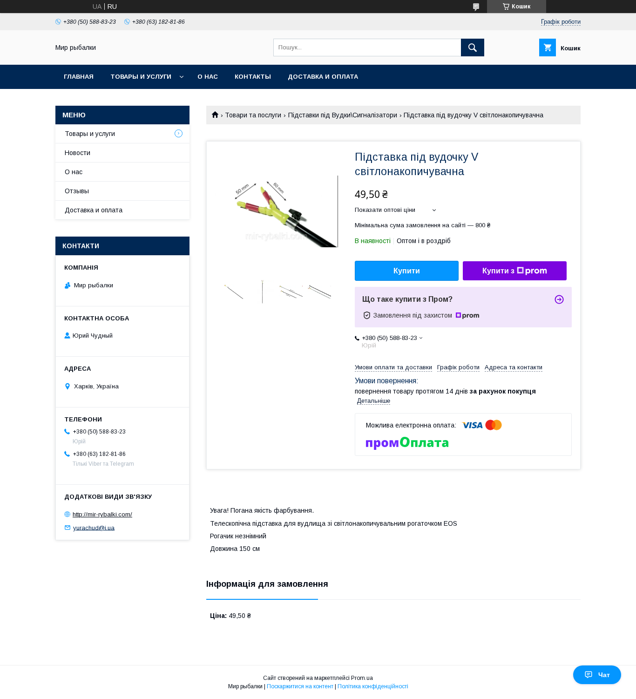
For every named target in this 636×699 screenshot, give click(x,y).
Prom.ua (362, 678)
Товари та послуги (253, 115)
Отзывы (77, 191)
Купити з (498, 271)
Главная (79, 76)
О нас (207, 76)
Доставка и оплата (323, 76)
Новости (77, 152)
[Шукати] (472, 47)
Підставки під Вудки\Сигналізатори (342, 115)
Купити (406, 271)
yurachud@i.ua (94, 527)
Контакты (253, 76)
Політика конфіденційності (373, 686)
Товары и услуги (140, 76)
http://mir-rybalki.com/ (102, 514)
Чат (604, 675)
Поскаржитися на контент (300, 686)
